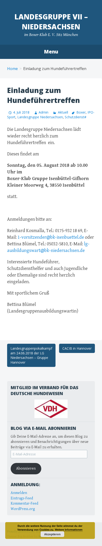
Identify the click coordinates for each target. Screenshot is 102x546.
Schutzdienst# (75, 117)
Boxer (81, 112)
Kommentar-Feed (24, 503)
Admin (43, 112)
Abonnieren (26, 468)
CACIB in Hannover (77, 348)
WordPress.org (23, 509)
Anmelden (19, 493)
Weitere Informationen (69, 529)
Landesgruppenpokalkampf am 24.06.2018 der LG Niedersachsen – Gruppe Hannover (31, 355)
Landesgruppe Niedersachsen (40, 117)
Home (12, 68)
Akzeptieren (52, 534)
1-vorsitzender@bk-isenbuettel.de (51, 237)
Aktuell (63, 112)
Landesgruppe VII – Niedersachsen (51, 21)
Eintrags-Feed (22, 498)
